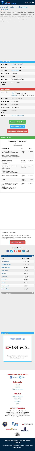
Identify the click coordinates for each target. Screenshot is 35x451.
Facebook (14, 377)
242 (12, 92)
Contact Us (17, 401)
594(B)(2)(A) (14, 95)
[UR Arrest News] (25, 429)
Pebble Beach (15, 70)
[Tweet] (11, 251)
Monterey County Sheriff (17, 115)
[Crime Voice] (17, 434)
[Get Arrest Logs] (27, 424)
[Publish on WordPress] (23, 251)
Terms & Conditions (17, 396)
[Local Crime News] (15, 424)
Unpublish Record (17, 242)
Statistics (17, 387)
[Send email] (27, 251)
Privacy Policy (17, 399)
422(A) (13, 93)
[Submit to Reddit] (19, 251)
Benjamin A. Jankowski (17, 64)
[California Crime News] (11, 429)
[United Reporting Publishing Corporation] (4, 424)
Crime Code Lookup (17, 389)
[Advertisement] (17, 41)
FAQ (17, 403)
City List (17, 384)
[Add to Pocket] (15, 251)
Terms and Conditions (25, 440)
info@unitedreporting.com (11, 440)
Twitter (23, 377)
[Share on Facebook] (8, 251)
